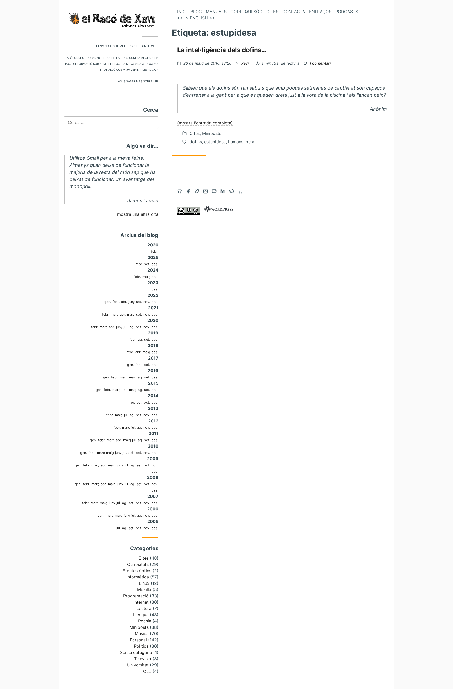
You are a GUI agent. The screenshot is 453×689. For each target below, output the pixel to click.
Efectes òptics (137, 570)
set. (147, 264)
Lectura (144, 608)
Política (141, 646)
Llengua (141, 614)
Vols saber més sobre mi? (138, 81)
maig (131, 314)
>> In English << (196, 17)
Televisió (142, 658)
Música (142, 633)
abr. (124, 302)
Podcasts (346, 11)
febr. (154, 251)
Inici (182, 11)
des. (155, 264)
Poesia (144, 621)
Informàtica (137, 577)
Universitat (138, 665)
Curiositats (138, 564)
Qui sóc (253, 11)
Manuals (216, 11)
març (146, 277)
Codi (235, 11)
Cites (143, 558)
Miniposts (139, 627)
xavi (245, 63)
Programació (136, 595)
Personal (138, 639)
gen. (107, 302)
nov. (146, 302)
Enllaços (320, 11)
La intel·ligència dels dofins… (221, 50)
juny (131, 302)
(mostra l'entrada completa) (205, 122)
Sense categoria (136, 652)
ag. (132, 327)
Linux (144, 583)
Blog (196, 11)
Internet (141, 602)
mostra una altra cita (137, 214)
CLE (147, 671)
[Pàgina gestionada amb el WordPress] (219, 213)
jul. (126, 327)
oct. (139, 327)
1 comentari (320, 63)
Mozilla (144, 589)
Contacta (293, 11)
